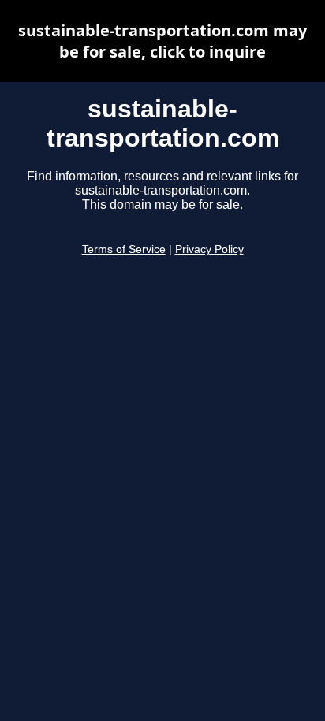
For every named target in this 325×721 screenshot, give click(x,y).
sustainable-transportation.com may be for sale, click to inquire (162, 41)
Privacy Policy (209, 249)
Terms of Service (124, 249)
